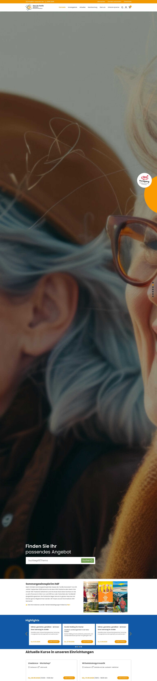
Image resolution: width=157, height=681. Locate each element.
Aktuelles (82, 7)
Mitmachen (101, 2)
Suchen (86, 560)
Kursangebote (72, 7)
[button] (75, 646)
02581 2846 (50, 2)
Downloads (127, 2)
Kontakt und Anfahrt (114, 2)
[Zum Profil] (126, 7)
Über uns (102, 7)
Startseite (62, 7)
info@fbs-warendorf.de (36, 2)
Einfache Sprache (113, 7)
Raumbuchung (92, 7)
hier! (68, 605)
